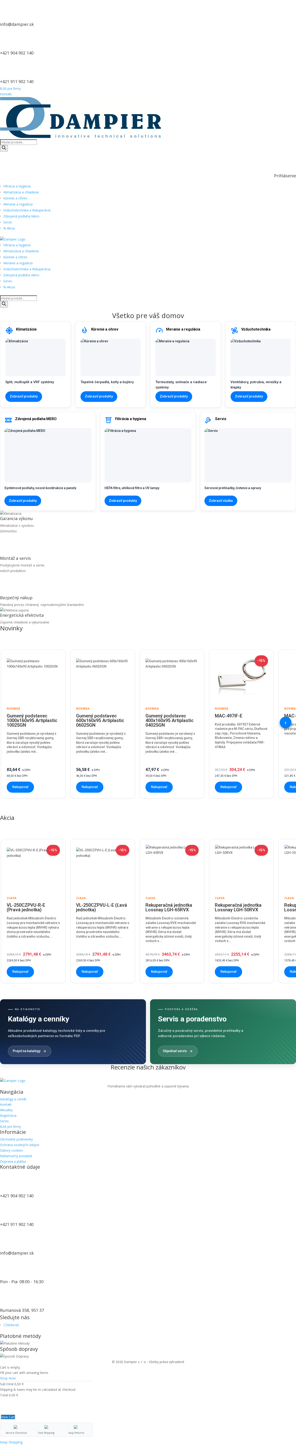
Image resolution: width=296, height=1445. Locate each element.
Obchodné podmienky (16, 1139)
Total (4, 1395)
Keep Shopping (11, 1442)
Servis (7, 222)
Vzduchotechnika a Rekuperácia (26, 210)
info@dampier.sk (17, 24)
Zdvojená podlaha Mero (21, 216)
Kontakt (6, 94)
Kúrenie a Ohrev (15, 198)
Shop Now (8, 1378)
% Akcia (9, 228)
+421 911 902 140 (17, 81)
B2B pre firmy (10, 88)
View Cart (8, 1417)
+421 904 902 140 (17, 53)
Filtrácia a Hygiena (17, 186)
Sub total (6, 1384)
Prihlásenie (285, 175)
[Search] (4, 148)
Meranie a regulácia (18, 204)
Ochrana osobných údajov (19, 1145)
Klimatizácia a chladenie (21, 192)
